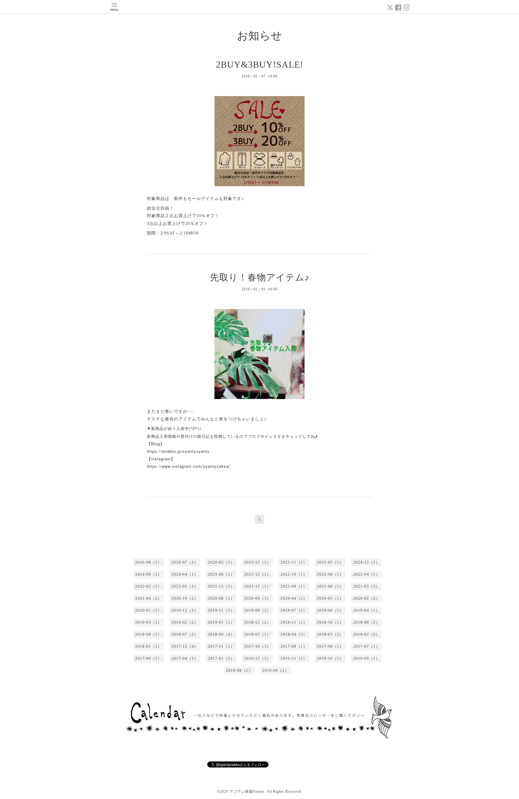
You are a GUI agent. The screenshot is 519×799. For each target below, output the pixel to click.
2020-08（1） (221, 598)
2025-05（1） (330, 562)
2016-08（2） (239, 670)
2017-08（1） (330, 646)
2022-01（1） (184, 586)
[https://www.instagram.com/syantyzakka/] (147, 476)
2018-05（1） (257, 634)
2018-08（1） (148, 634)
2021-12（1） (221, 586)
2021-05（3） (366, 586)
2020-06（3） (257, 598)
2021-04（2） (148, 598)
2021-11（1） (257, 586)
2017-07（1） (366, 646)
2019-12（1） (184, 610)
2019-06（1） (330, 610)
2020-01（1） (148, 610)
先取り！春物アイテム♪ (259, 277)
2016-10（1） (330, 658)
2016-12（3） (257, 658)
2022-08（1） (330, 574)
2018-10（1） (330, 622)
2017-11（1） (221, 646)
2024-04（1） (184, 574)
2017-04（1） (184, 658)
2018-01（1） (148, 646)
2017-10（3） (257, 646)
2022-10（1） (294, 574)
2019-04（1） (366, 610)
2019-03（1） (148, 622)
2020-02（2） (366, 598)
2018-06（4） (221, 634)
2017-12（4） (184, 646)
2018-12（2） (257, 622)
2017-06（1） (148, 658)
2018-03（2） (330, 634)
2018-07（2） (184, 634)
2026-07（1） (184, 562)
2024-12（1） (366, 562)
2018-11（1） (294, 622)
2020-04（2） (294, 598)
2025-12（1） (257, 562)
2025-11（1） (294, 562)
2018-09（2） (366, 622)
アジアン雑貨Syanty (246, 791)
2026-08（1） (148, 562)
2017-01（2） (221, 658)
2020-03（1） (330, 598)
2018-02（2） (366, 634)
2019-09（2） (257, 610)
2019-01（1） (221, 622)
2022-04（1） (366, 574)
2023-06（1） (221, 574)
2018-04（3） (294, 634)
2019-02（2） (184, 622)
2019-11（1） (221, 610)
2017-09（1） (294, 646)
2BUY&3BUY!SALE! (259, 64)
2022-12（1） (257, 574)
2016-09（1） (366, 658)
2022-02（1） (148, 586)
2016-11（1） (294, 658)
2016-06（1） (275, 670)
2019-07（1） (294, 610)
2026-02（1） (221, 562)
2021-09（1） (294, 586)
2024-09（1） (148, 574)
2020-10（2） (184, 598)
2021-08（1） (330, 586)
